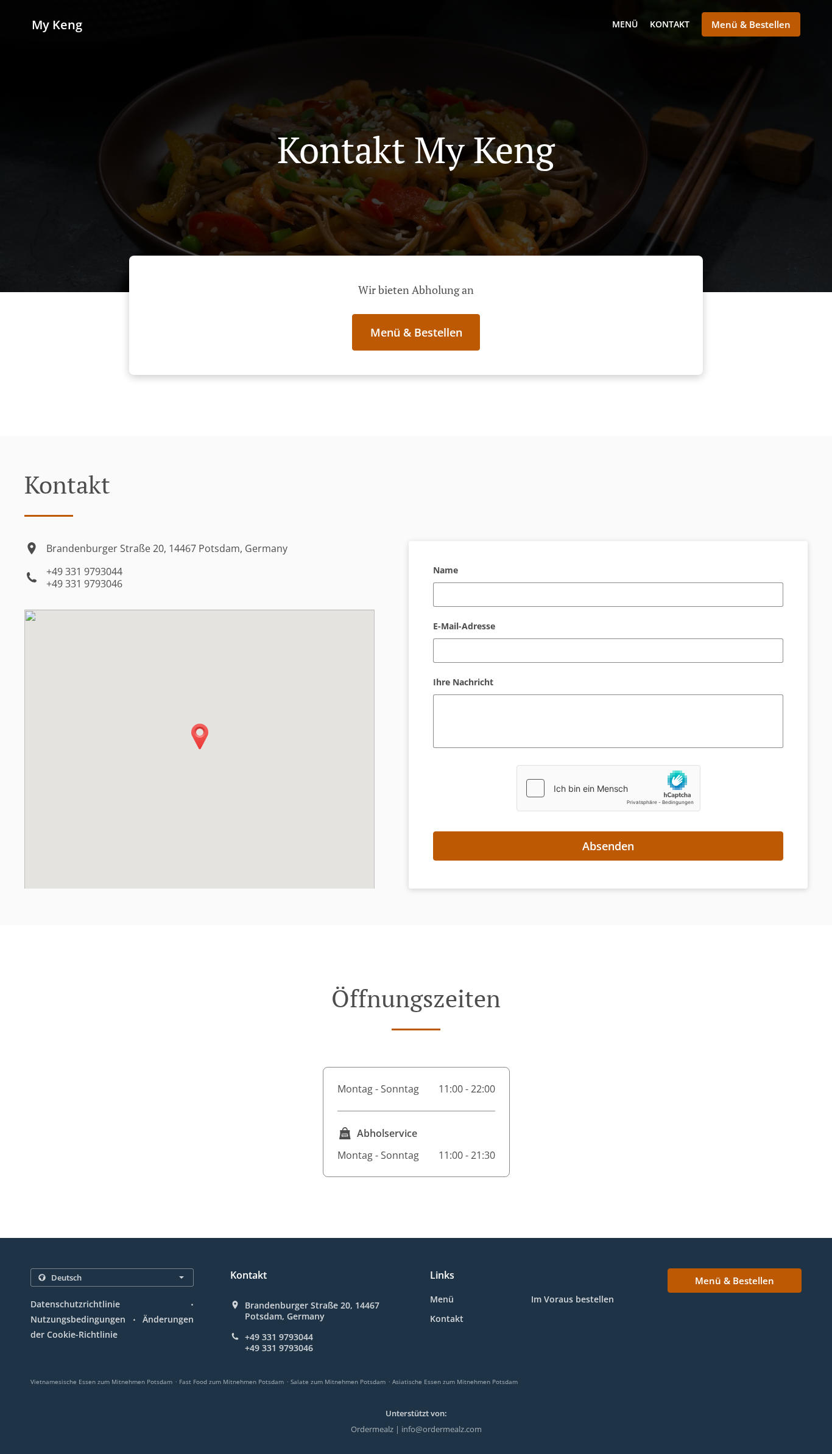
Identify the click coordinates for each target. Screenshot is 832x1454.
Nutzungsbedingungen (77, 1319)
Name (445, 570)
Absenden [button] (608, 846)
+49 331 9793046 (84, 583)
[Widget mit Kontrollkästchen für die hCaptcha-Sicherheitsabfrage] (608, 788)
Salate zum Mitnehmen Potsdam (338, 1381)
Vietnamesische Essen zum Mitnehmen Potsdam (101, 1381)
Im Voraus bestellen (572, 1299)
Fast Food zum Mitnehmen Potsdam (231, 1381)
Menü (625, 24)
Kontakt (669, 24)
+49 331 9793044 (84, 571)
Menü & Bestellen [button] (751, 24)
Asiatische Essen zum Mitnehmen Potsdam (455, 1381)
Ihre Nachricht (463, 682)
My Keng (57, 24)
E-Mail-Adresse (464, 626)
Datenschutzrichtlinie (75, 1304)
